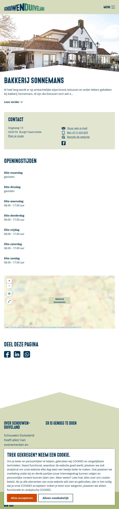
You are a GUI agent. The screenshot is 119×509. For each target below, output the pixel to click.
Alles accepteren (22, 498)
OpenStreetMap (16, 327)
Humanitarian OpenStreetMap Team (49, 327)
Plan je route (16, 136)
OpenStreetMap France (74, 327)
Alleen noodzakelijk (56, 498)
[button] (59, 302)
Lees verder (11, 102)
